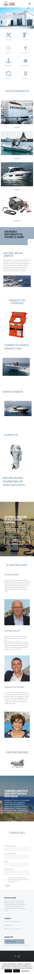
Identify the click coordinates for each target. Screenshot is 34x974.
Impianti (8, 52)
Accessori (17, 221)
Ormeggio (8, 65)
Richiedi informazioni (15, 540)
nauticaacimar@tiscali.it (14, 929)
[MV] (15, 763)
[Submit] (22, 941)
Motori (17, 127)
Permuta (8, 78)
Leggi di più (25, 971)
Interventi (25, 40)
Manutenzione (25, 52)
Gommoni (17, 158)
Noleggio (25, 78)
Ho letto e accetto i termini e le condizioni (17, 945)
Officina (8, 40)
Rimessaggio (25, 65)
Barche (17, 189)
